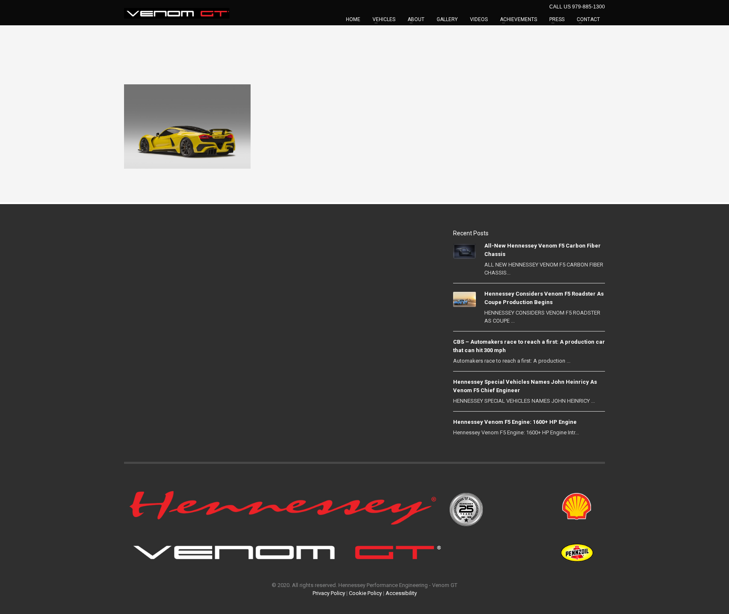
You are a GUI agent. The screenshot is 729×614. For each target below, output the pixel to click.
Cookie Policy (365, 593)
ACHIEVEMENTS (518, 19)
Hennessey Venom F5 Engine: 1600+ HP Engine (515, 422)
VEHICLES (384, 19)
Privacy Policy (329, 593)
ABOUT (416, 19)
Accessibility (401, 593)
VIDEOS (479, 19)
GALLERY (447, 19)
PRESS (556, 19)
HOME (353, 19)
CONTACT (588, 19)
